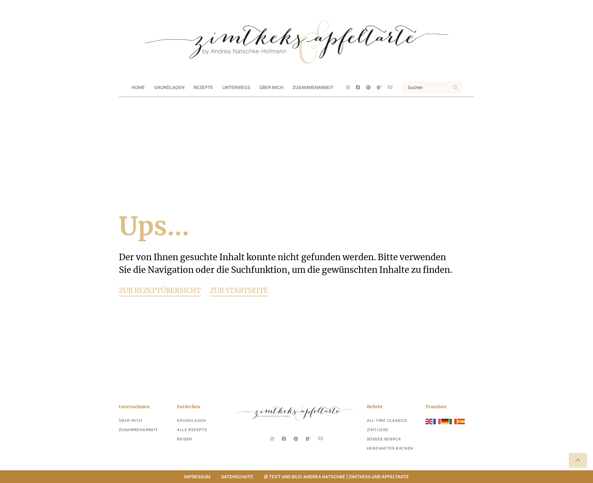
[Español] (461, 421)
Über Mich (271, 87)
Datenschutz (237, 476)
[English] (429, 421)
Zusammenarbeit (313, 87)
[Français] (437, 421)
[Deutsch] (445, 421)
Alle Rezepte (192, 429)
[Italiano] (453, 421)
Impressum (197, 476)
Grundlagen (191, 420)
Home (138, 87)
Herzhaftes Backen (390, 448)
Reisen (184, 439)
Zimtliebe (378, 429)
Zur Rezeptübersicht (160, 290)
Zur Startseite (239, 290)
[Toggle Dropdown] (189, 87)
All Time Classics (387, 420)
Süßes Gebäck (384, 439)
